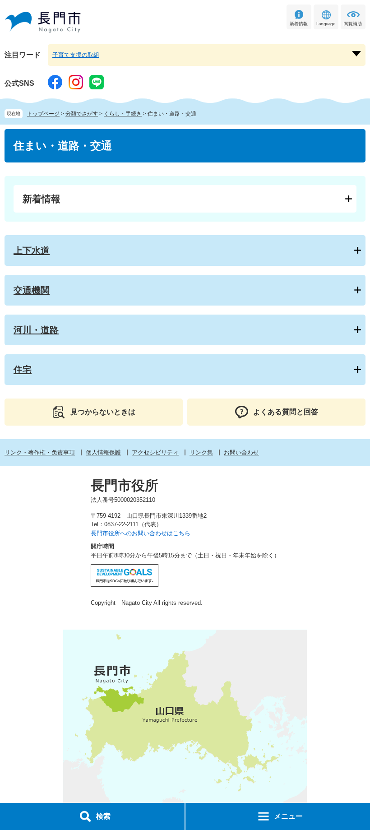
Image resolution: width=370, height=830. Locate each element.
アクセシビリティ (155, 452)
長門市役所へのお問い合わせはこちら (140, 533)
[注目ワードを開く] (356, 53)
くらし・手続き (123, 114)
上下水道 (32, 250)
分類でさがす (81, 114)
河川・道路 (36, 330)
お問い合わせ (241, 452)
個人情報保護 (103, 452)
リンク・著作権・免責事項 (40, 452)
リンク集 (201, 452)
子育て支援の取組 (75, 54)
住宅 (23, 370)
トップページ (43, 114)
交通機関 (32, 290)
